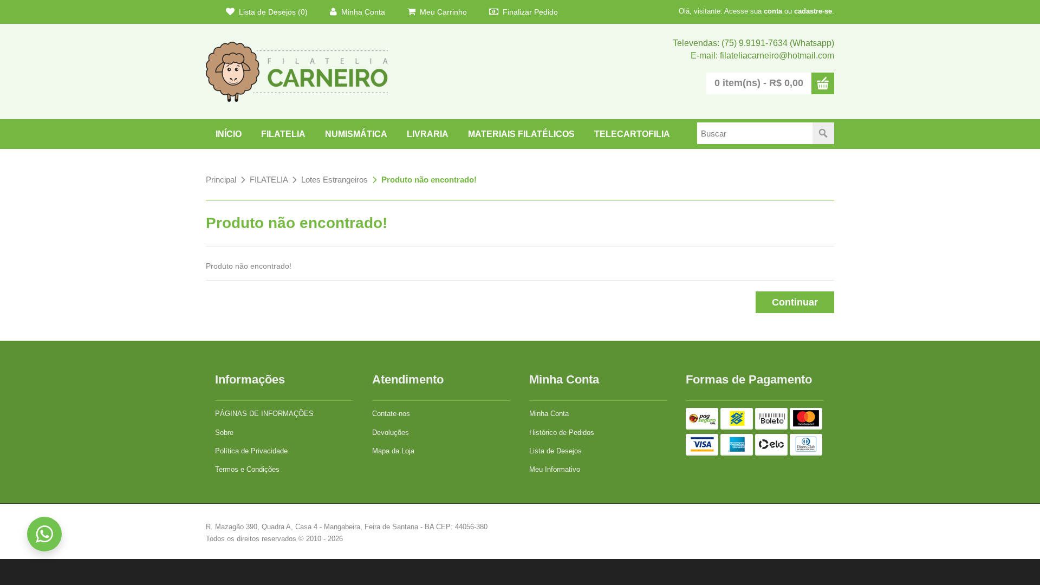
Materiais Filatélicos (521, 134)
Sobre (224, 432)
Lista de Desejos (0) (272, 12)
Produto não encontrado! (429, 179)
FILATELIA (283, 134)
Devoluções (390, 432)
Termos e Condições (247, 469)
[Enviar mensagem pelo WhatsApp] (44, 534)
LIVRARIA (427, 134)
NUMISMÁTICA (356, 134)
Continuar (795, 302)
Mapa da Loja (393, 451)
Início (229, 134)
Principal (221, 179)
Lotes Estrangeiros (334, 179)
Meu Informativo (554, 469)
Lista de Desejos (555, 451)
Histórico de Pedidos (561, 432)
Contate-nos (391, 414)
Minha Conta (362, 12)
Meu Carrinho (442, 12)
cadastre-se (813, 11)
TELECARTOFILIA (632, 134)
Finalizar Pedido (529, 12)
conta (773, 11)
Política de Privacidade (251, 451)
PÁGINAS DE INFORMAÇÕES (264, 414)
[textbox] (754, 133)
